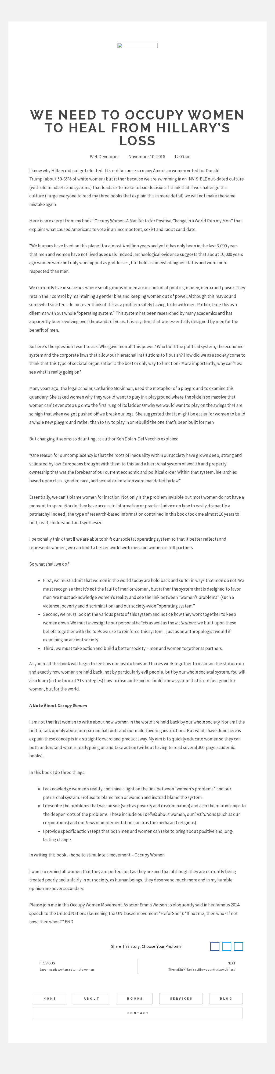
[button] (214, 946)
